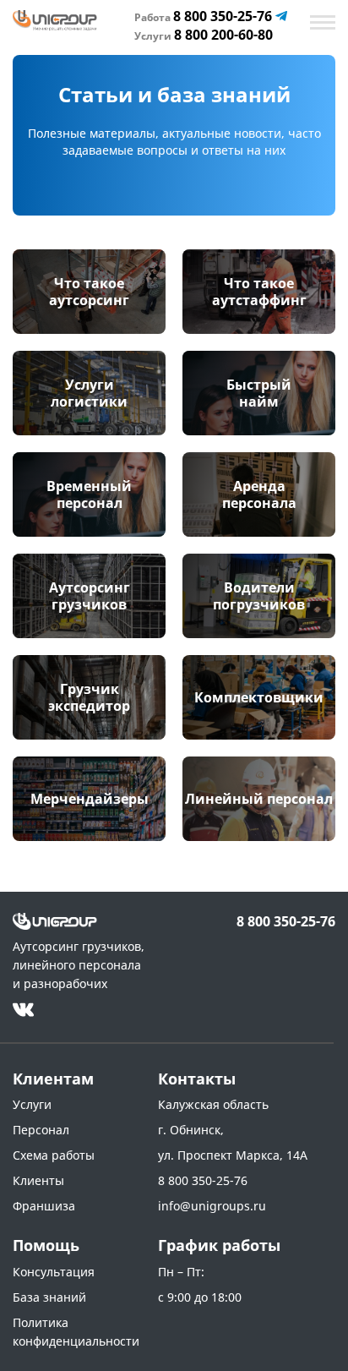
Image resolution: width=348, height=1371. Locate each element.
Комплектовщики (259, 697)
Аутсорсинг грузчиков (89, 596)
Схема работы (54, 1155)
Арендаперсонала (259, 494)
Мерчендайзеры (89, 798)
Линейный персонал (259, 798)
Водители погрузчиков (259, 596)
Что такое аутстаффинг (259, 291)
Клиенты (38, 1180)
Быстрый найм (258, 393)
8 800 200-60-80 (203, 34)
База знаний (49, 1297)
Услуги (32, 1104)
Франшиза (44, 1206)
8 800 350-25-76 (204, 16)
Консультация (54, 1272)
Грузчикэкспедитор (89, 697)
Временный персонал (89, 494)
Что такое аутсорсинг (89, 291)
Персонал (41, 1130)
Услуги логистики (89, 393)
